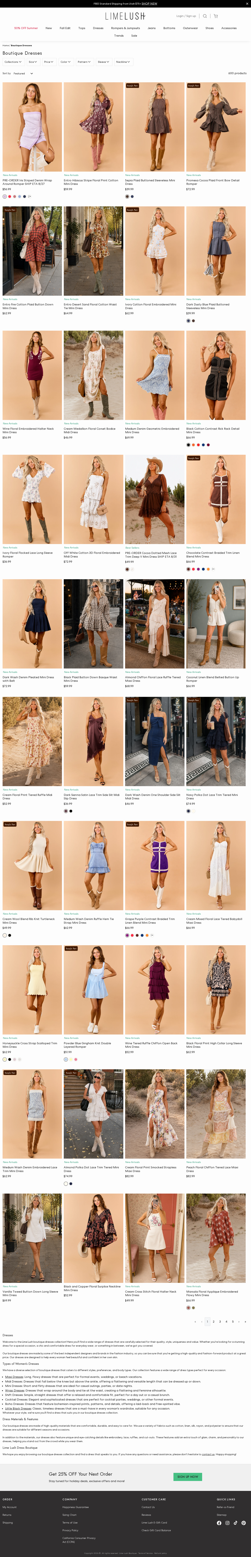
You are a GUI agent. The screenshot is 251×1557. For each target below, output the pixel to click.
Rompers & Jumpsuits (125, 28)
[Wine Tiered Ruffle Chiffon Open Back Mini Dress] (154, 990)
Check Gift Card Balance (156, 1530)
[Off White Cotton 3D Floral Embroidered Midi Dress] (93, 499)
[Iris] (5, 196)
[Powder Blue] (66, 1059)
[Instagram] (228, 1523)
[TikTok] (237, 1523)
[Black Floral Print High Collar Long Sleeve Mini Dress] (216, 990)
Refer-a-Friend (225, 1507)
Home (6, 45)
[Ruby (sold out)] (76, 1059)
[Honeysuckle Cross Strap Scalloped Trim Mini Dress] (32, 990)
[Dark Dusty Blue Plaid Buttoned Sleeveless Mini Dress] (216, 251)
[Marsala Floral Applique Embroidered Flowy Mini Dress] (216, 1238)
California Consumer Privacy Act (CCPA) (79, 1540)
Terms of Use (70, 1522)
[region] (125, 4)
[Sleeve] (108, 61)
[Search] (204, 16)
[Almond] (193, 811)
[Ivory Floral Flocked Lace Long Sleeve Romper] (32, 499)
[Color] (69, 61)
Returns (7, 1514)
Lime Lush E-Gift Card (154, 1522)
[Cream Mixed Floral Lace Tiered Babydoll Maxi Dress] (216, 865)
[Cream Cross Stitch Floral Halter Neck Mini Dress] (154, 1238)
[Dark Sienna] (66, 811)
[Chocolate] (188, 569)
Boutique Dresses (21, 45)
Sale (134, 36)
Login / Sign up (186, 16)
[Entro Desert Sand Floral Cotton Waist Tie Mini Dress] (93, 251)
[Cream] (5, 935)
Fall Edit (65, 28)
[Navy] (24, 196)
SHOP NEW (149, 4)
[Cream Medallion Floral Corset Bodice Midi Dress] (93, 375)
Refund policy (160, 1553)
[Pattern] (89, 61)
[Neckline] (129, 61)
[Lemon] (71, 1059)
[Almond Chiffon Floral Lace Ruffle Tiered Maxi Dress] (154, 623)
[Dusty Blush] (14, 1059)
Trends (119, 36)
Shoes (210, 28)
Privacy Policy (70, 1530)
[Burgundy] (208, 444)
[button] (32, 168)
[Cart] (215, 16)
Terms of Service (145, 1553)
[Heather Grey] (19, 1059)
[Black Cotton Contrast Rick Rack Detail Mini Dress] (216, 375)
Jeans (152, 28)
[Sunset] (208, 569)
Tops (81, 28)
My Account (10, 1507)
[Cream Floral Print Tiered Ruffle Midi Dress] (32, 741)
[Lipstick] (10, 196)
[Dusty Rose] (14, 196)
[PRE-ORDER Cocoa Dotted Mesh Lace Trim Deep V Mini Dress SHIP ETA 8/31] (154, 499)
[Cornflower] (19, 196)
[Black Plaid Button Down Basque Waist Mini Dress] (93, 623)
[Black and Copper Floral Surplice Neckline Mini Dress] (93, 1238)
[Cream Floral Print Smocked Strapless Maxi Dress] (154, 1114)
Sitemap (222, 1514)
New (49, 28)
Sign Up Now (188, 1477)
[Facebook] (220, 1523)
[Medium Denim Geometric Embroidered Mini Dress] (154, 375)
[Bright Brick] (193, 444)
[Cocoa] (127, 569)
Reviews (146, 1514)
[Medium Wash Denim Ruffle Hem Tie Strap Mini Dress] (93, 865)
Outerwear (190, 28)
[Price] (52, 61)
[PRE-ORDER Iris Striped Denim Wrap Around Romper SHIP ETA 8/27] (32, 127)
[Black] (188, 444)
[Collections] (20, 61)
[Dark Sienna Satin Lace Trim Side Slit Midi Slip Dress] (93, 741)
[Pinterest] (244, 1523)
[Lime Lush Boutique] (125, 16)
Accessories (229, 28)
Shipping (8, 1522)
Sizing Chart (69, 1514)
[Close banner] (247, 4)
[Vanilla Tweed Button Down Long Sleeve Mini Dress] (32, 1238)
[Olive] (193, 1307)
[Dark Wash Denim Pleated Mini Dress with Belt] (32, 623)
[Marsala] (188, 1307)
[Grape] (198, 569)
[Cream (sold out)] (132, 569)
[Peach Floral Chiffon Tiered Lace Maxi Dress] (216, 1114)
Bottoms (169, 28)
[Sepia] (127, 196)
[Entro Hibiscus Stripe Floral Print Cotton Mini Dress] (93, 127)
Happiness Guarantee (75, 1507)
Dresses (98, 28)
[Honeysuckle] (5, 1059)
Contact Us (148, 1507)
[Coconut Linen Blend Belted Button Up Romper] (216, 623)
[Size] (36, 61)
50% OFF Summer (26, 28)
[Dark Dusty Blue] (132, 196)
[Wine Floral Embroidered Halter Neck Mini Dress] (32, 375)
